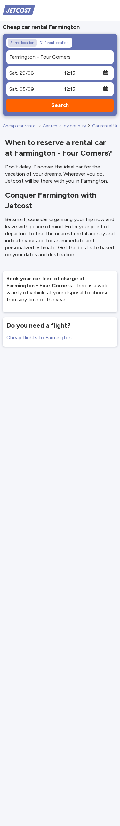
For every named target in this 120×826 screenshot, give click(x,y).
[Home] (19, 10)
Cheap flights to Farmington (39, 337)
